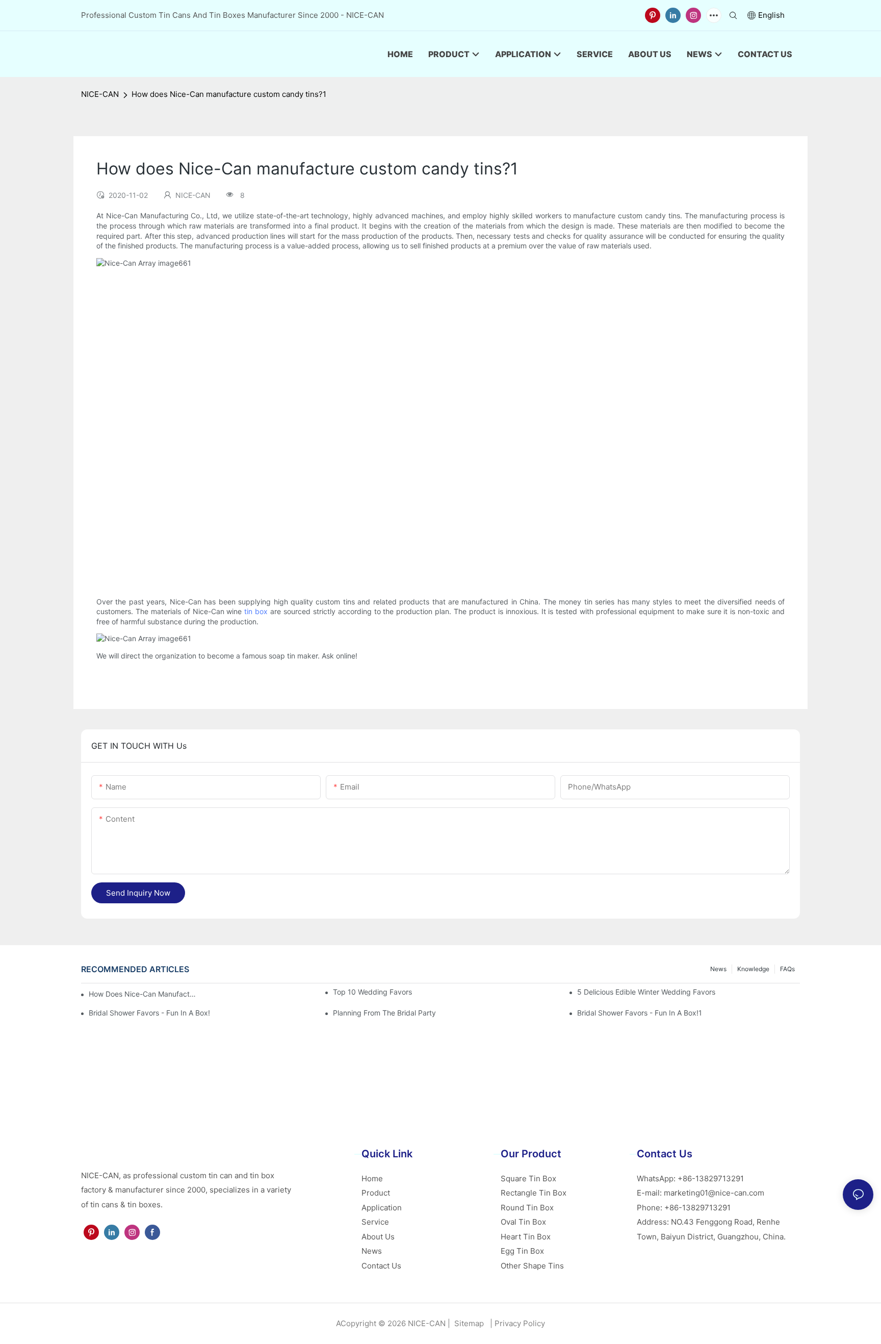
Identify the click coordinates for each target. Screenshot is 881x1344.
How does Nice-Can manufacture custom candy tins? (142, 994)
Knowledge (753, 969)
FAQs (787, 969)
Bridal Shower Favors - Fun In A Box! (149, 1012)
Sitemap (468, 1323)
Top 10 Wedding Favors (372, 991)
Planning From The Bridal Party (384, 1012)
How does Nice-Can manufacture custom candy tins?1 (229, 94)
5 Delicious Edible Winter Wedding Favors (646, 991)
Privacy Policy (520, 1323)
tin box (256, 611)
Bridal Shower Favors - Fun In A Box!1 (639, 1012)
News (718, 969)
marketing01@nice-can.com (714, 1193)
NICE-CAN (100, 94)
